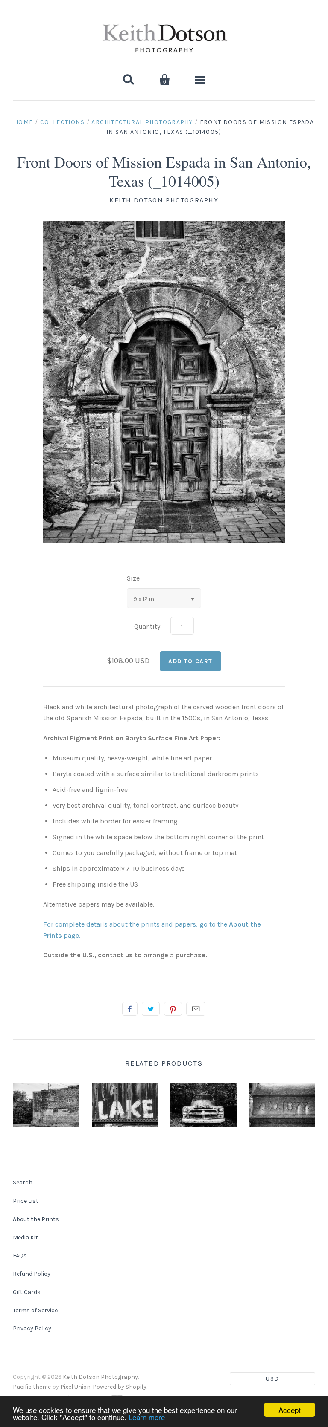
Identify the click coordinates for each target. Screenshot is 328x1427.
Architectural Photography (142, 122)
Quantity (147, 626)
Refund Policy (31, 1273)
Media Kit (25, 1237)
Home (23, 122)
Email (195, 1009)
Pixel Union (75, 1386)
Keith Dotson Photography (163, 200)
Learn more (147, 1417)
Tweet (151, 1009)
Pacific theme (32, 1386)
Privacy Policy (32, 1328)
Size (133, 578)
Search (22, 1182)
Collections (62, 122)
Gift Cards (27, 1292)
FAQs (20, 1255)
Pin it (173, 1009)
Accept (289, 1409)
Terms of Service (35, 1310)
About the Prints (36, 1219)
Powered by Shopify (119, 1386)
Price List (25, 1201)
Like (130, 1009)
